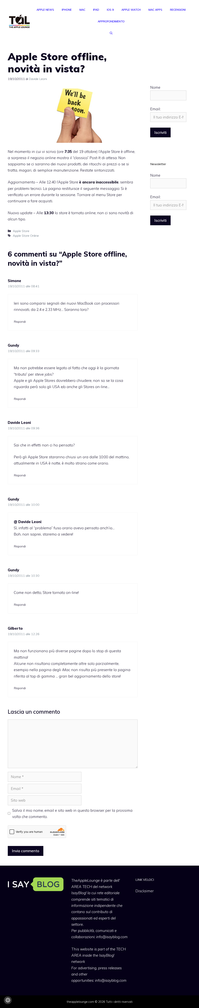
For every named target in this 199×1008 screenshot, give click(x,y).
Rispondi (20, 321)
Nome (155, 87)
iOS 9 (110, 9)
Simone (14, 280)
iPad (96, 9)
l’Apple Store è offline (116, 151)
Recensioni (178, 9)
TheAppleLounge (85, 880)
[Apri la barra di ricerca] (111, 33)
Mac (82, 9)
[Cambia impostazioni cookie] (8, 1000)
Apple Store (21, 231)
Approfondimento (111, 21)
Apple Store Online (26, 236)
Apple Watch (131, 9)
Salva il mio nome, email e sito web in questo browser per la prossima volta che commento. (72, 813)
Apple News (45, 9)
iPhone (67, 9)
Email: (155, 109)
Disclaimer (144, 891)
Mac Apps (155, 9)
